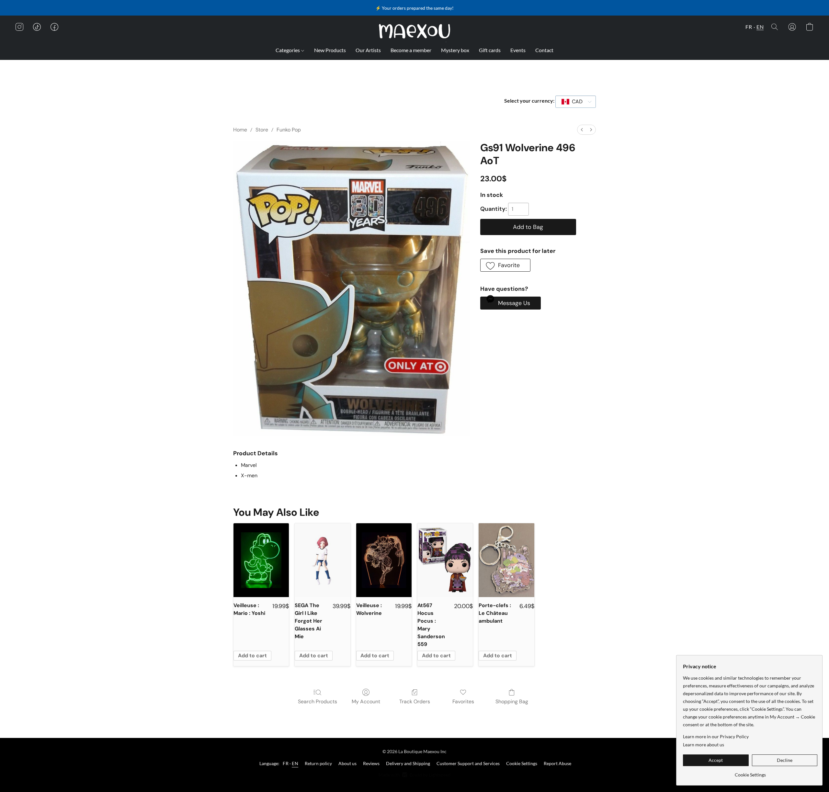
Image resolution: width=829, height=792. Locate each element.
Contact (544, 50)
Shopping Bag (511, 701)
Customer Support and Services (468, 763)
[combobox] (575, 102)
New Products (330, 50)
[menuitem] (581, 129)
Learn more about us (703, 744)
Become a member (411, 50)
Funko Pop (289, 129)
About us (347, 763)
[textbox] (575, 101)
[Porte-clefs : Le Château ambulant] (506, 560)
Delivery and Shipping (408, 763)
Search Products (317, 701)
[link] (750, 772)
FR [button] (748, 27)
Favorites (463, 701)
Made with (414, 774)
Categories (288, 50)
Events (518, 50)
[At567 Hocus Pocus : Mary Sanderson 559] (445, 560)
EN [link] (295, 763)
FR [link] (286, 763)
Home (240, 129)
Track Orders (414, 701)
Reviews (371, 763)
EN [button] (760, 27)
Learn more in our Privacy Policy (716, 736)
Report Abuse (557, 763)
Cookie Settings (521, 763)
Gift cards (490, 50)
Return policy (318, 763)
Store (262, 129)
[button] (414, 31)
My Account (366, 701)
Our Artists (368, 50)
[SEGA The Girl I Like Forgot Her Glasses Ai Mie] (322, 560)
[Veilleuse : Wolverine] (384, 560)
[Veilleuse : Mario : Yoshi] (261, 560)
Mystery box (455, 50)
